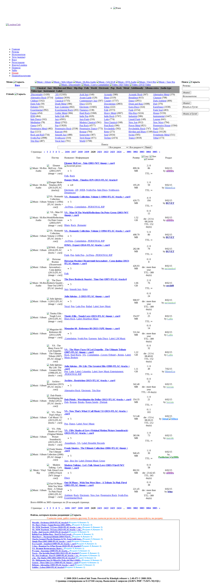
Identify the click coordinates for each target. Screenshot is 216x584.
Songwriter (84, 134)
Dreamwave (70, 192)
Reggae (83, 131)
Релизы (15, 52)
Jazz (57, 119)
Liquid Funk (134, 119)
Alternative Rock (38, 97)
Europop (93, 338)
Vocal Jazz (60, 141)
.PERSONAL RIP (96, 207)
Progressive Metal (38, 128)
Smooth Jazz (61, 134)
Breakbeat (133, 97)
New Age (133, 122)
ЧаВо (14, 70)
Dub (155, 104)
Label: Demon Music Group (92, 461)
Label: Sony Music (102, 306)
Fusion (33, 113)
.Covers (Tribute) (108, 355)
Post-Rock (109, 125)
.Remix (120, 355)
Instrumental (159, 116)
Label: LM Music (117, 338)
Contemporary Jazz (88, 100)
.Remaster (81, 225)
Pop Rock (84, 125)
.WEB (82, 190)
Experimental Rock (64, 110)
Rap (32, 131)
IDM (32, 116)
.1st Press (68, 207)
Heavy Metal (110, 113)
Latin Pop (80, 306)
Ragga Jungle (92, 402)
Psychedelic (109, 128)
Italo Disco (102, 190)
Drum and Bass (136, 104)
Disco (82, 104)
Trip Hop (34, 141)
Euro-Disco (134, 107)
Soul (106, 134)
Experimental (36, 110)
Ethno (107, 107)
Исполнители (18, 54)
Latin (106, 119)
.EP (76, 190)
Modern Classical (87, 122)
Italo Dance (35, 119)
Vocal (67, 306)
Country (108, 100)
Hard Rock (84, 113)
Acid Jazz (84, 94)
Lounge (156, 119)
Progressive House (161, 125)
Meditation (35, 122)
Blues (106, 97)
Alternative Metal (161, 94)
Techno (107, 138)
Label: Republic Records (93, 443)
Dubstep (34, 107)
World (82, 141)
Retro (106, 131)
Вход (14, 59)
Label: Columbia (83, 371)
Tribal (156, 138)
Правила (16, 67)
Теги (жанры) (18, 57)
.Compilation (80, 207)
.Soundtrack (70, 443)
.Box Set (74, 461)
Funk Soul (158, 110)
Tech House (85, 138)
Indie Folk (60, 116)
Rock (155, 131)
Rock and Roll (37, 134)
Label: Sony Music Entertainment (107, 371)
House (156, 113)
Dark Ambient (159, 100)
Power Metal (134, 125)
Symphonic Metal (161, 134)
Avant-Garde (85, 97)
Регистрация (18, 62)
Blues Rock (69, 318)
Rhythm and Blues (137, 131)
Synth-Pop (35, 138)
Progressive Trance (88, 128)
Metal (57, 122)
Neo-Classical (110, 122)
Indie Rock (109, 116)
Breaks (81, 402)
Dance (132, 100)
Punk (155, 128)
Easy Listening (62, 107)
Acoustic (108, 94)
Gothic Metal (61, 113)
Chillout (34, 100)
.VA (57, 94)
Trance (132, 138)
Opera (33, 125)
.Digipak (103, 402)
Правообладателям (21, 75)
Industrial (133, 116)
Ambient (59, 97)
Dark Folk (35, 104)
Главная (16, 49)
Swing (132, 134)
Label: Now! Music (85, 424)
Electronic (84, 107)
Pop (57, 125)
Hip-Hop (133, 113)
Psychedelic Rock (137, 128)
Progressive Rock (63, 128)
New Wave (158, 122)
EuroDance (158, 107)
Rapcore (59, 131)
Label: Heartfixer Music (87, 318)
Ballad (89, 306)
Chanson (157, 97)
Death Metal (60, 104)
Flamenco (84, 110)
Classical (59, 100)
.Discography (36, 94)
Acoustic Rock (135, 94)
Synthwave (60, 138)
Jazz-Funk (84, 119)
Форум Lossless (19, 65)
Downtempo (110, 104)
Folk (106, 110)
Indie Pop (83, 116)
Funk (131, 110)
